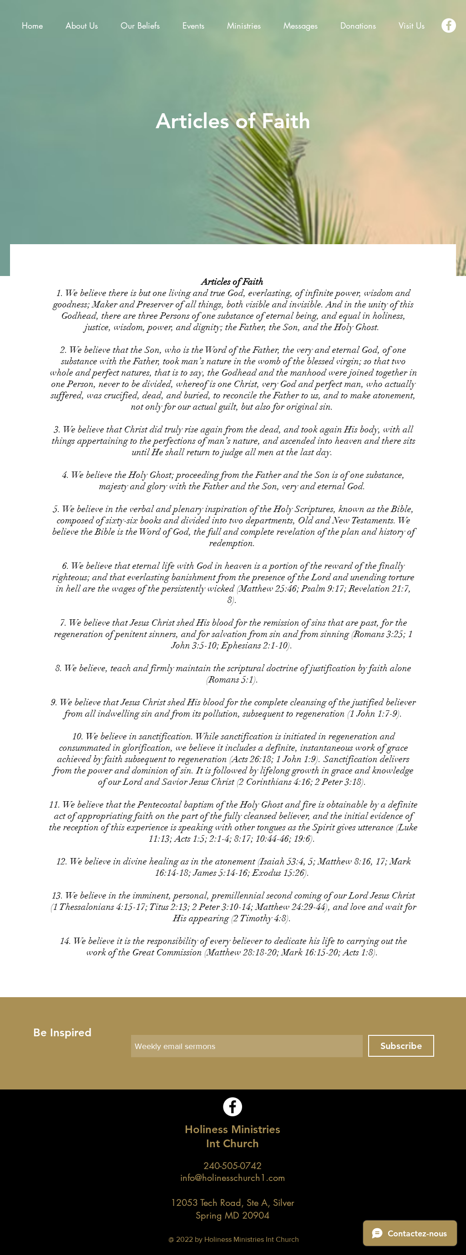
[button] (140, 25)
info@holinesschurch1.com (232, 1178)
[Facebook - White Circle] (448, 25)
